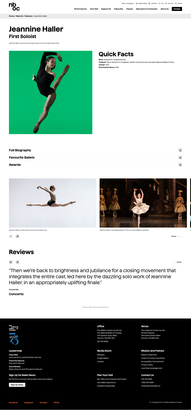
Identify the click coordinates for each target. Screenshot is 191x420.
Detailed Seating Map (106, 386)
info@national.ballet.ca (150, 386)
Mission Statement (149, 355)
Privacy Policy (147, 365)
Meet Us (19, 16)
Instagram (28, 402)
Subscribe (118, 9)
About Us (165, 9)
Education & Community (146, 9)
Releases (101, 355)
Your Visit (94, 9)
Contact (100, 361)
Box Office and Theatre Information (112, 379)
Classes (129, 9)
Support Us (106, 9)
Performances (80, 9)
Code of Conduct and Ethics (153, 358)
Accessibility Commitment (152, 361)
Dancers (28, 16)
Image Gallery (103, 358)
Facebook (13, 402)
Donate (177, 9)
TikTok (56, 402)
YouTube (43, 402)
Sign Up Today (17, 385)
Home (11, 16)
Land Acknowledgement (151, 368)
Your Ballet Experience (106, 382)
